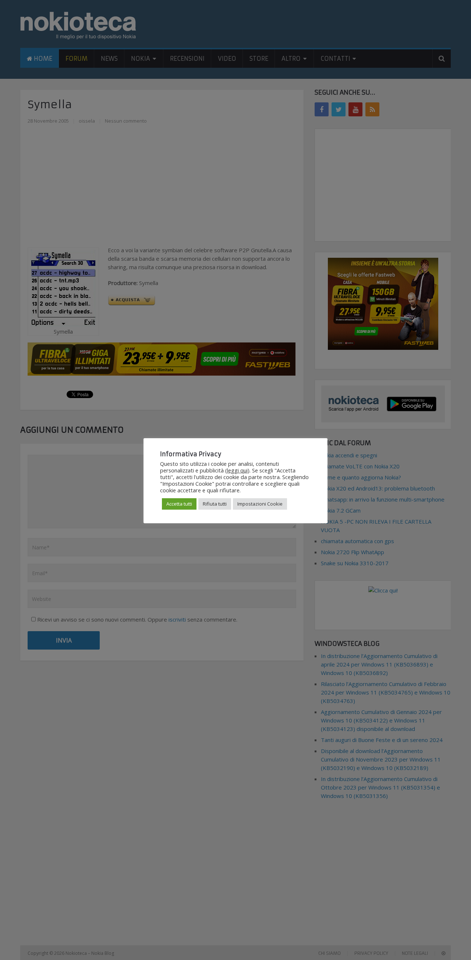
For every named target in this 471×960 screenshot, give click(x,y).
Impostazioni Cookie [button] (260, 503)
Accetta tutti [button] (179, 503)
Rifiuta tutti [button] (215, 503)
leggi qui (237, 470)
